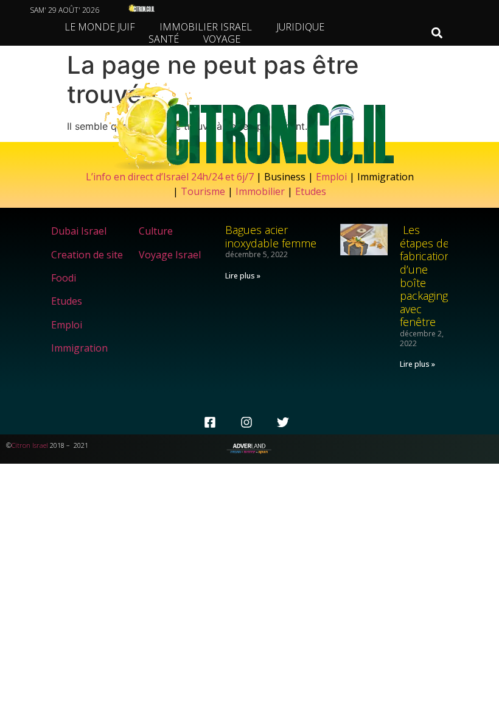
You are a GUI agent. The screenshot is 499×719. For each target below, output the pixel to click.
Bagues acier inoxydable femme (270, 236)
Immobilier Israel (205, 27)
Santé (163, 39)
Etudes (310, 191)
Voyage (221, 39)
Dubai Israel (78, 231)
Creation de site (87, 254)
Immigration (79, 348)
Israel (40, 445)
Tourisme (203, 191)
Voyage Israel (170, 254)
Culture (156, 231)
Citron (21, 445)
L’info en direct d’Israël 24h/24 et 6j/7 (171, 176)
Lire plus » (242, 276)
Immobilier (260, 191)
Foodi (63, 278)
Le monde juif (100, 27)
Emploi (331, 176)
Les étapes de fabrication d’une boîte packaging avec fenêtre (425, 275)
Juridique (300, 27)
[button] (437, 33)
